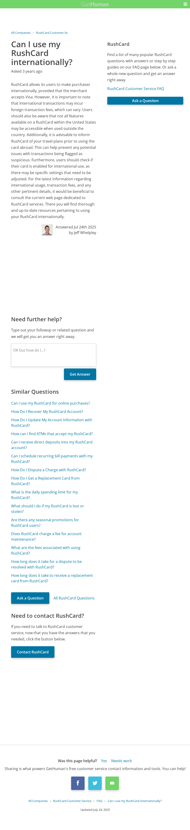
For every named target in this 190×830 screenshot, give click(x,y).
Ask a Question (30, 598)
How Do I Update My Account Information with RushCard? (51, 422)
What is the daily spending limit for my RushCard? (44, 495)
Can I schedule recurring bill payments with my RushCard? (52, 458)
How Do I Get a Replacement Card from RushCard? (45, 481)
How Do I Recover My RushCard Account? (47, 411)
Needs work (121, 760)
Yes (104, 760)
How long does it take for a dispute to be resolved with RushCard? (46, 564)
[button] (185, 4)
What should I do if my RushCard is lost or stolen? (47, 508)
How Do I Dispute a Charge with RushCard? (48, 469)
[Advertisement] (53, 275)
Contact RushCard (33, 652)
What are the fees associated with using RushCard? (45, 550)
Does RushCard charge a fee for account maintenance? (46, 536)
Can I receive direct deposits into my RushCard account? (51, 445)
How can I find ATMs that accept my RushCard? (52, 433)
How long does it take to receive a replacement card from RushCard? (52, 578)
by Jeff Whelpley (82, 232)
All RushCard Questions (74, 598)
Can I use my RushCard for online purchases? (50, 403)
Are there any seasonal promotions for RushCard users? (45, 522)
